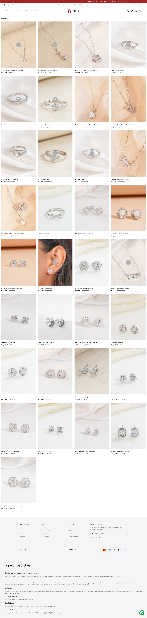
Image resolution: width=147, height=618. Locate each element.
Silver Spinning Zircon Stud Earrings (84, 233)
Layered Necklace (10, 591)
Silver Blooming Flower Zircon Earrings (48, 397)
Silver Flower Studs (116, 397)
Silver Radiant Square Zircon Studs (10, 451)
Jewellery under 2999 (36, 606)
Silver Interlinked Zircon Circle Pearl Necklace (12, 233)
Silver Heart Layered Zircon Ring (9, 179)
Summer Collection (30, 11)
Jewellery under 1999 (23, 606)
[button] (140, 11)
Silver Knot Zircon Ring (43, 233)
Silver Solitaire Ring (43, 124)
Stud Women (70, 584)
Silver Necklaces (28, 599)
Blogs (70, 533)
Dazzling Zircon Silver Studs (8, 342)
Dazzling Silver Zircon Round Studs (10, 397)
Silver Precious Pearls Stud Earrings (120, 233)
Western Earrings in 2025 (126, 583)
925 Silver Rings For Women (71, 576)
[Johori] (73, 11)
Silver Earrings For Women (17, 584)
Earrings (21, 528)
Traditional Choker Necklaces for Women (115, 591)
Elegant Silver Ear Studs (117, 342)
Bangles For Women (85, 576)
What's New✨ (9, 11)
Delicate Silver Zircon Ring (7, 124)
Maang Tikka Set (57, 576)
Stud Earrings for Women (23, 583)
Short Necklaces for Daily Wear (94, 591)
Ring (20, 533)
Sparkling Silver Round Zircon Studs (84, 288)
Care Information (73, 536)
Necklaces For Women (33, 576)
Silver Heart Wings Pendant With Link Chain (122, 124)
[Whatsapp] (17, 5)
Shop (18, 11)
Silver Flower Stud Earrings (81, 397)
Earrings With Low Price (59, 584)
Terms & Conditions (46, 531)
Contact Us (72, 531)
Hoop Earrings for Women (73, 583)
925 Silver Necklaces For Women (25, 591)
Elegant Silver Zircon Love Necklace (120, 179)
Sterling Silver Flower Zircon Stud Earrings (12, 506)
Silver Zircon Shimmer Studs (45, 288)
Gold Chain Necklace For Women (60, 591)
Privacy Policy (45, 536)
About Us (71, 528)
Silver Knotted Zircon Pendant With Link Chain (86, 70)
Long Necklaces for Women (13, 593)
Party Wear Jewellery (26, 613)
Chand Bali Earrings (112, 583)
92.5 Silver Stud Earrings (45, 584)
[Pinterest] (5, 5)
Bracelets (22, 536)
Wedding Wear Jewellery (53, 613)
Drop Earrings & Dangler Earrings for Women (94, 583)
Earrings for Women (10, 583)
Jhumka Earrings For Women (57, 583)
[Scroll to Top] (144, 609)
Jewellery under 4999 (50, 606)
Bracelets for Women (46, 576)
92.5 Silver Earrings (10, 599)
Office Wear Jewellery (39, 613)
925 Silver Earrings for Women (40, 583)
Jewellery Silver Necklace (77, 591)
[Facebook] (9, 5)
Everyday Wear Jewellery (12, 613)
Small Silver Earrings (31, 584)
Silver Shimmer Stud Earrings (45, 451)
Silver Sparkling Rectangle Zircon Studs (121, 451)
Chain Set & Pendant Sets (135, 591)
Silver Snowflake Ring (43, 179)
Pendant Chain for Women (42, 591)
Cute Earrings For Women (82, 584)
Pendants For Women (98, 576)
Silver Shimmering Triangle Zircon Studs (85, 451)
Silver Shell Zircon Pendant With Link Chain (12, 70)
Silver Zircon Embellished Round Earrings (11, 288)
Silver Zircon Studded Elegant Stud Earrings (86, 342)
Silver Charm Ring (79, 179)
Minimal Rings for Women (112, 576)
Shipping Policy (45, 533)
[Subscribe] (126, 533)
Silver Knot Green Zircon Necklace (120, 288)
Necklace (22, 531)
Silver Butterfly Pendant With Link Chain (48, 70)
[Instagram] (13, 5)
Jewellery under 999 (10, 606)
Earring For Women (10, 576)
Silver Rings (20, 599)
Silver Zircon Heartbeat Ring (118, 70)
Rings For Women (21, 576)
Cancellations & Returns (47, 528)
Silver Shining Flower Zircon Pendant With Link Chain (88, 124)
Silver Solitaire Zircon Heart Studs (46, 342)
